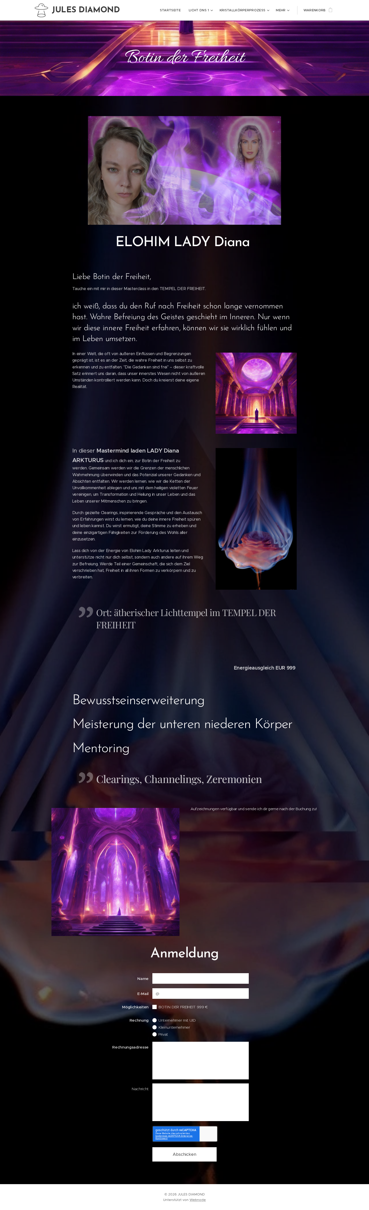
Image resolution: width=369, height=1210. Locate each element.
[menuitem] (172, 10)
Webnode (198, 1200)
